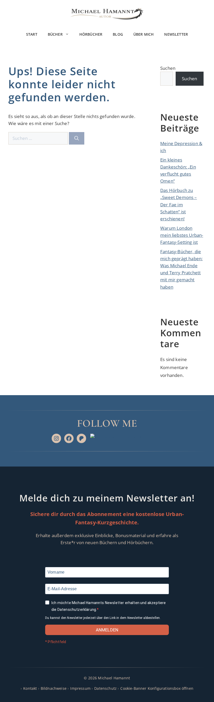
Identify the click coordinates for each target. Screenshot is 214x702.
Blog (118, 34)
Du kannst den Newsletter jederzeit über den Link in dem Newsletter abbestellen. (102, 618)
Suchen (167, 68)
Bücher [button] (55, 34)
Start (31, 34)
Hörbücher (91, 34)
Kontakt (30, 688)
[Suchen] (76, 138)
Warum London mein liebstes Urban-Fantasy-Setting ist (181, 235)
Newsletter (176, 34)
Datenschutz (105, 688)
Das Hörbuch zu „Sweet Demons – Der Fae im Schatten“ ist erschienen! (178, 204)
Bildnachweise (54, 688)
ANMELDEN (107, 629)
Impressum (80, 688)
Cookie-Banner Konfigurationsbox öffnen (156, 688)
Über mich (143, 34)
